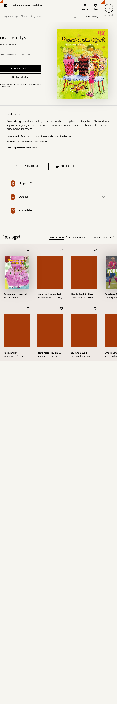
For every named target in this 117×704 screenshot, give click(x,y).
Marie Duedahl (8, 44)
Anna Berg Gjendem (47, 356)
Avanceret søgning (90, 16)
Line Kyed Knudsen (81, 356)
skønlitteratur (31, 147)
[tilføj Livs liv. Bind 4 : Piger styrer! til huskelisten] (95, 250)
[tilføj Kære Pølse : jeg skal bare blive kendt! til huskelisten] (61, 309)
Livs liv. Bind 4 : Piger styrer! (82, 295)
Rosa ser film (10, 353)
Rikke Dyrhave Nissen (82, 298)
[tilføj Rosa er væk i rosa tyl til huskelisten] (28, 250)
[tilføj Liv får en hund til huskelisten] (95, 309)
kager (36, 141)
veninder (43, 141)
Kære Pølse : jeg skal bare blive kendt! (48, 353)
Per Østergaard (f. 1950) (49, 298)
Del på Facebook (29, 166)
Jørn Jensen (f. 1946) (14, 356)
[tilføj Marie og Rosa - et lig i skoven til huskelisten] (61, 250)
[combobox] (40, 16)
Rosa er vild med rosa (30, 136)
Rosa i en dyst (65, 136)
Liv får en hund (79, 353)
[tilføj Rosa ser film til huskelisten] (28, 309)
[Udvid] (50, 142)
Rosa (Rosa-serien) (24, 141)
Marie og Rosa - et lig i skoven (49, 295)
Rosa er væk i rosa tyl (49, 136)
